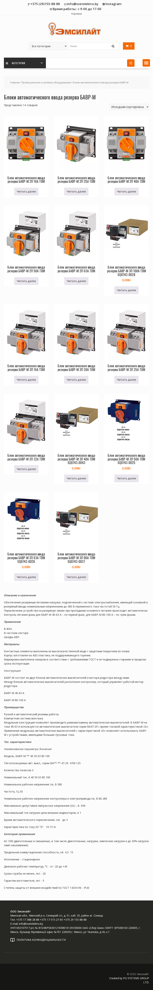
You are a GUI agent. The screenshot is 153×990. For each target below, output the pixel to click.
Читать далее (26, 191)
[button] (146, 63)
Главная (14, 82)
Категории (18, 63)
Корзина (76, 13)
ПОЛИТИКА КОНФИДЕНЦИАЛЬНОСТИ (41, 940)
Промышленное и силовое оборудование (46, 82)
